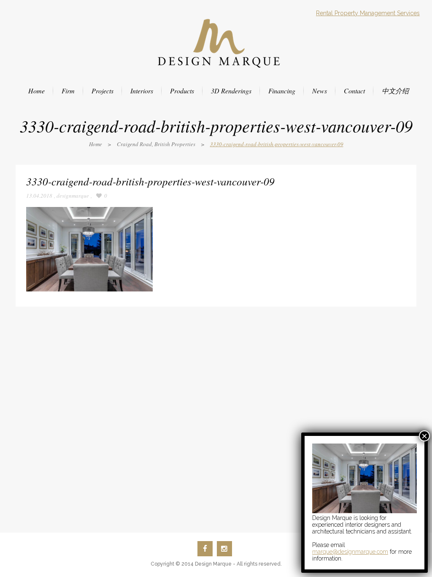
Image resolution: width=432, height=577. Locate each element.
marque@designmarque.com (350, 551)
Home (95, 144)
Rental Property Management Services (368, 13)
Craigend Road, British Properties (156, 144)
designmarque (73, 195)
